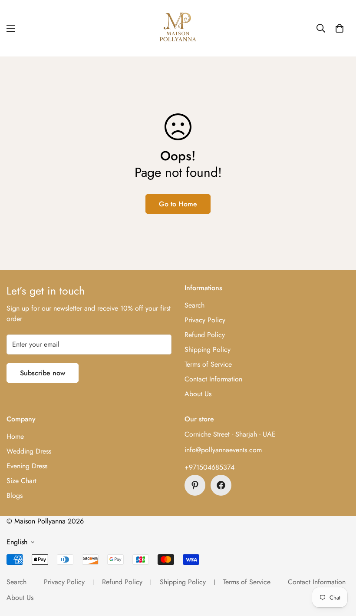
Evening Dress (27, 466)
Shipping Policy (208, 349)
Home (15, 436)
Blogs (15, 495)
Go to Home (178, 204)
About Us (198, 394)
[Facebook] (221, 485)
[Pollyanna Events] (178, 28)
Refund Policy (205, 335)
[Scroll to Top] (339, 569)
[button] (339, 28)
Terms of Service (208, 364)
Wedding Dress (29, 451)
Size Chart (21, 481)
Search (194, 305)
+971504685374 (209, 467)
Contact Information (213, 379)
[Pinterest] (195, 485)
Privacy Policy (205, 320)
